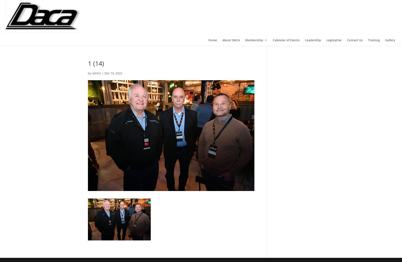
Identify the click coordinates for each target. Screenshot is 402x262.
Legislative (333, 40)
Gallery (390, 40)
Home (212, 40)
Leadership (313, 40)
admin (96, 73)
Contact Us (355, 40)
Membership (254, 40)
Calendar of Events (286, 40)
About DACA (231, 40)
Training (374, 40)
